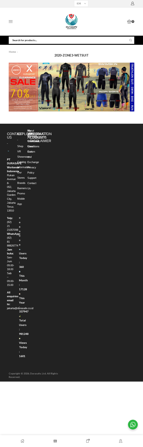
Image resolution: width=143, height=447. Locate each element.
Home (12, 51)
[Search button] (130, 40)
